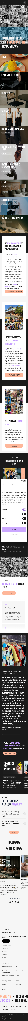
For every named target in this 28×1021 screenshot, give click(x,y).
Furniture (4, 984)
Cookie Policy (5, 1009)
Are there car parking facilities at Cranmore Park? (10, 814)
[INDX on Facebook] (22, 1006)
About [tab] (23, 485)
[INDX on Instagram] (17, 1006)
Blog (3, 960)
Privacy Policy (13, 1009)
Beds (17, 980)
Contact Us (5, 948)
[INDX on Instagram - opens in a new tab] (10, 902)
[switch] (24, 514)
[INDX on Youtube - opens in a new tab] (18, 902)
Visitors (4, 957)
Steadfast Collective (10, 1018)
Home (18, 966)
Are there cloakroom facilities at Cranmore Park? (10, 823)
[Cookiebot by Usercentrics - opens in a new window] (20, 481)
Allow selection (14, 534)
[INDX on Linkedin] (20, 1006)
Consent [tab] (5, 485)
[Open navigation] (24, 2)
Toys (17, 975)
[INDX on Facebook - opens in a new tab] (15, 902)
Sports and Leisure (21, 971)
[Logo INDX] (4, 2)
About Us (4, 951)
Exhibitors (4, 954)
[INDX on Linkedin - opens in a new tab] (12, 902)
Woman (4, 989)
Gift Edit (18, 984)
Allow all (14, 529)
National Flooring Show (8, 975)
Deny (14, 538)
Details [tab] (14, 485)
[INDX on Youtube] (25, 1006)
